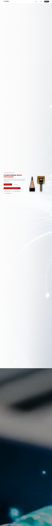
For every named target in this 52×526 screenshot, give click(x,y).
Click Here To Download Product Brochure (11, 188)
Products (36, 1)
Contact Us (46, 1)
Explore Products (7, 184)
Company (40, 1)
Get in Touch (16, 184)
